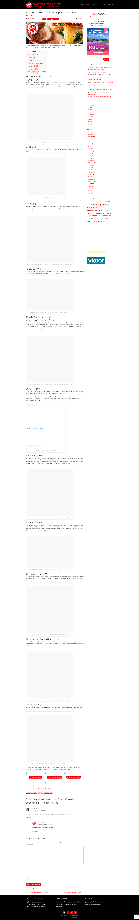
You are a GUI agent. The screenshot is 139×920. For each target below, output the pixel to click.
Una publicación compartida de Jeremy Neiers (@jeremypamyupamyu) (43, 264)
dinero (105, 208)
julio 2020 (90, 155)
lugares (93, 215)
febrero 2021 (91, 148)
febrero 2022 (91, 134)
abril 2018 (90, 193)
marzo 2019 (91, 174)
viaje (52, 793)
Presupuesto (55, 18)
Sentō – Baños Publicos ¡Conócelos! (73, 892)
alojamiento (97, 202)
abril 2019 (90, 172)
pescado (47, 47)
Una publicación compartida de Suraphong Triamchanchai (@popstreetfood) (44, 517)
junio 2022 (90, 132)
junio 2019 (90, 169)
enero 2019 (90, 178)
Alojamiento (91, 105)
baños (102, 202)
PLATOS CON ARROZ (32, 62)
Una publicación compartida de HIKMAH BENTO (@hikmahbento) (43, 384)
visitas (101, 221)
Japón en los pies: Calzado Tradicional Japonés (99, 74)
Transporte (90, 125)
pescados (28, 769)
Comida (44, 18)
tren (92, 221)
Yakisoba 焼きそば (33, 60)
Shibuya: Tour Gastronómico (54, 777)
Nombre (28, 866)
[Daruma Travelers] (43, 6)
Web (27, 878)
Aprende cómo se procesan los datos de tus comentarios (61, 889)
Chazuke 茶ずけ (33, 72)
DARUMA (102, 4)
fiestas (95, 211)
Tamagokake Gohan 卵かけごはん (37, 71)
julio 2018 (90, 188)
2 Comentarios (80, 18)
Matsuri (90, 121)
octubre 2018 (91, 183)
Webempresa (74, 917)
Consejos (49, 18)
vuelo (106, 222)
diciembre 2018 (91, 179)
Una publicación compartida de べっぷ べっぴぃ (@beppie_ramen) (42, 142)
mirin (27, 460)
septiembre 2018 (92, 185)
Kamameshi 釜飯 (33, 66)
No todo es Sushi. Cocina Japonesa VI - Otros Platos (38, 788)
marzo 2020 (91, 158)
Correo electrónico (31, 872)
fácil (107, 211)
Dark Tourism (91, 116)
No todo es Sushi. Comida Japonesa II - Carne (37, 782)
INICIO (76, 4)
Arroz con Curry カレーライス (36, 63)
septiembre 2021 (92, 138)
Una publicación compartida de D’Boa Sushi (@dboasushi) (42, 569)
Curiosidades (91, 114)
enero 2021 (90, 150)
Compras (90, 109)
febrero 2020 (91, 160)
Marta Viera (35, 809)
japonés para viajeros (104, 213)
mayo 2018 (90, 192)
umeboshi (77, 391)
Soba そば (31, 57)
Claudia (90, 96)
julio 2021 (90, 139)
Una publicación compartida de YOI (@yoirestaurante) (42, 312)
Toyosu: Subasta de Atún (35, 777)
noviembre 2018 (92, 181)
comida (29, 793)
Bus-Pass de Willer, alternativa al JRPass (37, 892)
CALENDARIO (95, 4)
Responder (29, 817)
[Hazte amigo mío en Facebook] (68, 912)
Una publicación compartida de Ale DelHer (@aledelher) (42, 763)
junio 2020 (90, 157)
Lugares (90, 119)
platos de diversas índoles (49, 769)
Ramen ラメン (32, 56)
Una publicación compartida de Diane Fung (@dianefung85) (42, 634)
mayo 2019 (90, 171)
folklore (102, 210)
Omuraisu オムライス (34, 69)
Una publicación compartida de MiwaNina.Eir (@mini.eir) (43, 699)
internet (94, 213)
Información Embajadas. (62, 908)
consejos (40, 793)
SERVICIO (87, 4)
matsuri (105, 216)
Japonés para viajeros (93, 118)
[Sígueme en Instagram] (71, 912)
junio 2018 (90, 190)
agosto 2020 (91, 153)
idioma (89, 213)
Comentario (29, 844)
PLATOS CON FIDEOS (32, 54)
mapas (99, 216)
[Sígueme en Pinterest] (75, 912)
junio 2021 (90, 141)
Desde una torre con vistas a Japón (96, 69)
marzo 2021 (91, 146)
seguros (102, 219)
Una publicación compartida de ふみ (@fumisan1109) (46, 450)
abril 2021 (90, 145)
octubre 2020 (91, 151)
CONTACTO (110, 4)
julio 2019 (90, 167)
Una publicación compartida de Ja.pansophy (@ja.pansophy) (41, 197)
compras (35, 793)
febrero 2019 (91, 176)
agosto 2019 (91, 165)
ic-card (111, 211)
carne (51, 47)
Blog (81, 4)
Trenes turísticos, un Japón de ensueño (97, 71)
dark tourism (100, 208)
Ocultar (38, 51)
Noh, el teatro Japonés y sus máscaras (97, 72)
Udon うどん (32, 59)
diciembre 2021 (91, 136)
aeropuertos (90, 202)
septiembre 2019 (92, 164)
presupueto (97, 218)
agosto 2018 (91, 186)
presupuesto (46, 793)
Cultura (90, 112)
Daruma (38, 18)
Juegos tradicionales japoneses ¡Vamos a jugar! (99, 67)
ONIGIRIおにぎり (33, 65)
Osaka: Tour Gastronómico (73, 777)
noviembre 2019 (92, 162)
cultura (106, 204)
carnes (32, 769)
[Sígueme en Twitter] (64, 912)
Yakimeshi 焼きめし (33, 68)
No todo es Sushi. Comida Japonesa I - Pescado (37, 785)
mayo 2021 (90, 143)
